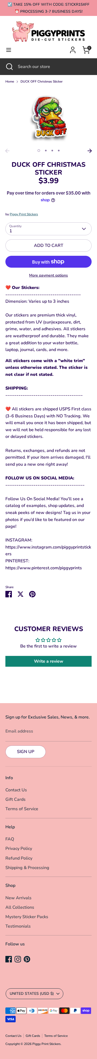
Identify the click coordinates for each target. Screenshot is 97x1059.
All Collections (19, 907)
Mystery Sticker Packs (26, 917)
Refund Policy (18, 858)
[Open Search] (9, 66)
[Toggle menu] (8, 50)
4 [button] (59, 150)
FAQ (9, 839)
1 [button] (38, 150)
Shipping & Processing (27, 868)
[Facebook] (8, 959)
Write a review (48, 661)
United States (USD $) (32, 993)
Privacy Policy (18, 849)
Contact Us (16, 790)
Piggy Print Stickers (24, 214)
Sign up (25, 752)
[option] (48, 117)
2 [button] (46, 150)
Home (9, 81)
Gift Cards (15, 799)
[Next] (90, 151)
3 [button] (52, 150)
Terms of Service (21, 809)
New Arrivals (18, 898)
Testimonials (18, 926)
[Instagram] (18, 959)
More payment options (48, 275)
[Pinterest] (27, 959)
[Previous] (7, 151)
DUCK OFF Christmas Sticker (41, 81)
